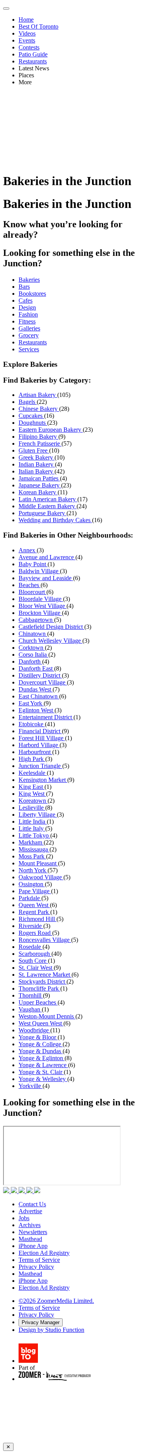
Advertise (30, 1211)
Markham (31, 842)
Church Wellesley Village (50, 640)
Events (27, 40)
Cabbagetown (36, 619)
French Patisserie (40, 443)
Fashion (28, 314)
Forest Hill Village (42, 738)
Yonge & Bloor (38, 1037)
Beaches (30, 585)
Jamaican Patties (39, 478)
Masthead (30, 1239)
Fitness (27, 321)
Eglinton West (37, 710)
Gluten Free (34, 450)
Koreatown (33, 800)
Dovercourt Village (43, 682)
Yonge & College (41, 1044)
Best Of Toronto (38, 26)
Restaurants (33, 61)
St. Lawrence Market (45, 974)
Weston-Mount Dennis (47, 1016)
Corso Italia (33, 654)
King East (31, 786)
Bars (24, 286)
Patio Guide (33, 54)
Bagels (28, 401)
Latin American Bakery (48, 499)
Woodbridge (34, 1030)
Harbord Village (39, 745)
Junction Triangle (40, 766)
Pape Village (35, 891)
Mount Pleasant (38, 863)
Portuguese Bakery (43, 513)
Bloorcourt (32, 592)
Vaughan (30, 1009)
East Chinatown (39, 696)
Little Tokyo (34, 835)
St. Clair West (36, 967)
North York (33, 870)
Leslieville (32, 807)
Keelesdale (33, 773)
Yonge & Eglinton (42, 1058)
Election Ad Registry (44, 1253)
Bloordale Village (41, 599)
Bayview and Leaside (46, 578)
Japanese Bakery (40, 485)
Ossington (32, 884)
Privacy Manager (41, 1322)
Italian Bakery (37, 471)
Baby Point (33, 564)
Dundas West (36, 689)
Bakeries (29, 279)
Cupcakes (31, 415)
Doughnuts (33, 422)
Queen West (34, 905)
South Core (33, 960)
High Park (32, 759)
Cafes (25, 300)
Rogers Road (35, 933)
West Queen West (41, 1023)
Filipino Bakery (38, 436)
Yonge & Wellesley (43, 1079)
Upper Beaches (38, 1002)
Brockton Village (40, 613)
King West (32, 793)
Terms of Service (39, 1260)
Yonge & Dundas (41, 1051)
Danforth (30, 661)
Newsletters (33, 1232)
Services (29, 349)
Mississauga (34, 849)
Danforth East (36, 668)
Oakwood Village (41, 877)
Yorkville (31, 1086)
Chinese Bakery (39, 408)
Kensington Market (43, 779)
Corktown (32, 647)
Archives (30, 1225)
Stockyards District (43, 981)
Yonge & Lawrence (43, 1065)
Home (26, 19)
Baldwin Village (39, 571)
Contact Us (32, 1204)
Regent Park (34, 912)
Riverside (31, 926)
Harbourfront (35, 752)
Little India (33, 821)
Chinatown (33, 633)
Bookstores (32, 293)
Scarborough (35, 953)
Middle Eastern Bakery (48, 506)
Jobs (24, 1218)
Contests (29, 47)
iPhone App (33, 1246)
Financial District (40, 731)
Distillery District (40, 675)
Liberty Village (38, 814)
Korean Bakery (38, 492)
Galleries (29, 328)
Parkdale (30, 898)
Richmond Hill (37, 919)
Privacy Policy (36, 1266)
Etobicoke (32, 724)
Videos (27, 33)
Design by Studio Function (51, 1329)
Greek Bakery (37, 457)
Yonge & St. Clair (41, 1072)
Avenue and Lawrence (47, 557)
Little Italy (32, 828)
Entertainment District (46, 717)
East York (31, 703)
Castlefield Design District (51, 626)
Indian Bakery (37, 464)
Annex (28, 550)
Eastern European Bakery (51, 429)
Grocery (29, 335)
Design (27, 307)
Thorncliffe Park (39, 988)
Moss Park (32, 856)
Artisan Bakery (38, 395)
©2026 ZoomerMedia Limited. (56, 1300)
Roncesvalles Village (45, 939)
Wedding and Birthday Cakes (55, 520)
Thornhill (31, 995)
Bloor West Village (43, 606)
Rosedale (31, 946)
